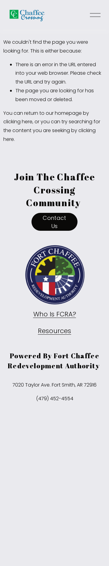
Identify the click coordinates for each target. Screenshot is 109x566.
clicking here (17, 121)
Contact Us (54, 222)
